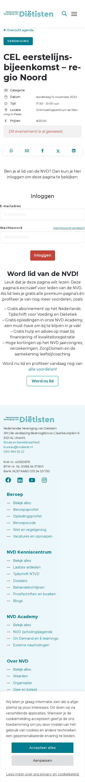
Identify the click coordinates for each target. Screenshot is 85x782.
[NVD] (28, 13)
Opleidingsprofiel (24, 516)
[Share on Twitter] (58, 150)
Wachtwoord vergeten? (69, 228)
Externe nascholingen (28, 645)
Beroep (15, 494)
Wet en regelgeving (26, 530)
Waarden (17, 676)
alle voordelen (42, 369)
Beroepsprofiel (22, 509)
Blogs (15, 601)
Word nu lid (43, 381)
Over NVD (17, 661)
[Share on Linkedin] (73, 150)
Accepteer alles (42, 748)
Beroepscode (21, 523)
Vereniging (18, 41)
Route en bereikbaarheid (21, 442)
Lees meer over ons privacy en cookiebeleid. (42, 774)
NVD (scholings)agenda (29, 632)
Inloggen (42, 255)
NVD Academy (22, 616)
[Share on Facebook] (42, 150)
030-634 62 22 (14, 451)
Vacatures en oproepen (29, 536)
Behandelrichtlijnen (26, 587)
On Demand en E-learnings (32, 638)
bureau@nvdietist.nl (18, 447)
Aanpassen (42, 760)
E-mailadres (10, 206)
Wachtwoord (11, 228)
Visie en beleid (22, 689)
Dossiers (17, 581)
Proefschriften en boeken (31, 594)
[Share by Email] (27, 150)
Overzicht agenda (20, 30)
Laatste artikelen (24, 567)
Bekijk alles (19, 503)
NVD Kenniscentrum (29, 552)
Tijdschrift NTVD (23, 574)
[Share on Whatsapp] (11, 150)
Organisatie (19, 683)
